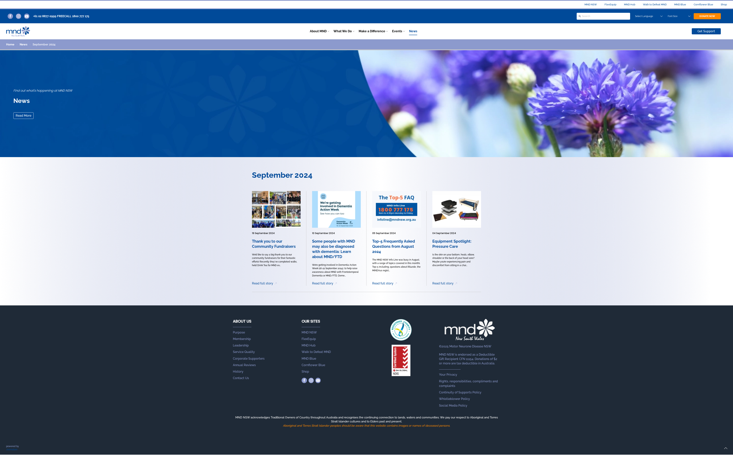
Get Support (706, 31)
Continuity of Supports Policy (460, 392)
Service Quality (244, 352)
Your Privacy (448, 374)
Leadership (241, 345)
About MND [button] (318, 31)
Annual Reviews (244, 365)
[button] (725, 448)
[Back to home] (18, 31)
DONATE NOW (707, 16)
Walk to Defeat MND (655, 4)
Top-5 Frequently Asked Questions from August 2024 (393, 246)
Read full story (262, 283)
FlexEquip (610, 4)
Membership (242, 339)
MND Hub (629, 4)
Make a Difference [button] (372, 31)
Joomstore (11, 449)
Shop (724, 4)
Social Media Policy (453, 405)
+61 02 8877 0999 (44, 16)
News (413, 31)
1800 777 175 (80, 16)
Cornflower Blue (703, 4)
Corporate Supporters (249, 358)
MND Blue (680, 4)
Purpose (239, 332)
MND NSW (590, 4)
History (238, 371)
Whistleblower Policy (454, 399)
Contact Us (241, 378)
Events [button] (397, 31)
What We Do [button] (342, 31)
